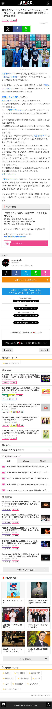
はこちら (19, 243)
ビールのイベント (12, 689)
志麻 (7, 683)
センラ (37, 678)
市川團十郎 (20, 673)
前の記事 (8, 350)
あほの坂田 (19, 683)
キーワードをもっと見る (39, 695)
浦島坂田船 (24, 678)
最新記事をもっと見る (26, 569)
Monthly (43, 461)
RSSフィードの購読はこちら (27, 280)
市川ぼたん (9, 678)
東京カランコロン (9, 73)
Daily (9, 461)
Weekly (26, 461)
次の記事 (44, 350)
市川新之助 (35, 673)
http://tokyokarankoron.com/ (15, 236)
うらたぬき (33, 683)
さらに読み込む (26, 659)
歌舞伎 (7, 673)
